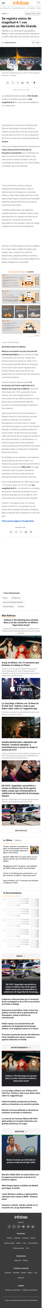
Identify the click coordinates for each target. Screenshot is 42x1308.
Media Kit (21, 1278)
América (9, 1238)
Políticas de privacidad (29, 1290)
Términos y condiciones (12, 1290)
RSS (27, 1248)
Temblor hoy (16, 598)
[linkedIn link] (33, 1226)
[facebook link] (9, 1226)
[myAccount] (38, 3)
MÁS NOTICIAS (21, 831)
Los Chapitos (25, 8)
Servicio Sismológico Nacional (13, 602)
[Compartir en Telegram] (28, 82)
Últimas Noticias (18, 1248)
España (32, 1238)
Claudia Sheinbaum (13, 8)
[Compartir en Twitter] (18, 82)
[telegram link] (28, 1226)
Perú (24, 1243)
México (4, 13)
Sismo (5, 598)
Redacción (17, 1260)
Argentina (17, 1238)
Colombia (25, 1238)
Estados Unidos (9, 1243)
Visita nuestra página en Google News (18, 521)
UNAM (33, 8)
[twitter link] (14, 1226)
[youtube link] (23, 1226)
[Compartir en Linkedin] (23, 82)
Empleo (25, 1260)
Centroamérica (33, 1243)
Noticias (21, 606)
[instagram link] (18, 1226)
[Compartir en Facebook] (13, 82)
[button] (3, 3)
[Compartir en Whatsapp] (8, 82)
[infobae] (21, 3)
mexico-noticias (8, 606)
